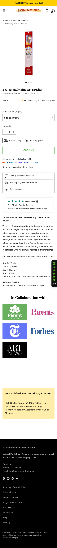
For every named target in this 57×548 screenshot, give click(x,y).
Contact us (29, 175)
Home (5, 20)
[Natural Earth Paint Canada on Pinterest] (13, 479)
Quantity (6, 126)
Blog (4, 517)
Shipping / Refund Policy (14, 487)
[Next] (53, 3)
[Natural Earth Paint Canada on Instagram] (8, 479)
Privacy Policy (9, 492)
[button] (28, 205)
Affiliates (6, 507)
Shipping (6, 167)
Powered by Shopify (10, 538)
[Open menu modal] (4, 10)
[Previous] (4, 3)
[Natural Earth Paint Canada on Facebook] (4, 479)
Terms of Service (10, 497)
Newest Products (18, 20)
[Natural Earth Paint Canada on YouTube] (17, 479)
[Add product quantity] (13, 131)
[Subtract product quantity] (5, 131)
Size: (12, 111)
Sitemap (6, 522)
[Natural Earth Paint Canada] (28, 11)
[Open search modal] (47, 10)
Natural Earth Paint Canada (15, 93)
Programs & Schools (12, 502)
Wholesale (7, 512)
